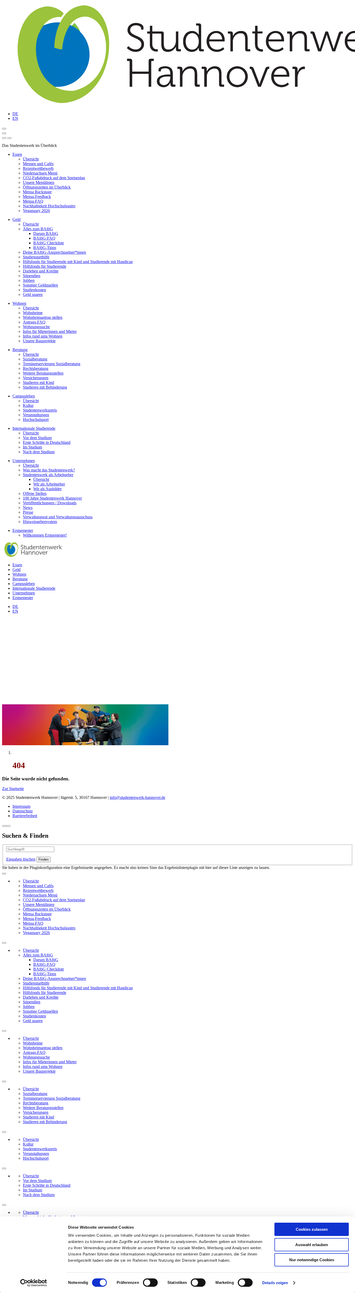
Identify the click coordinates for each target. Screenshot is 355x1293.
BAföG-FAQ (44, 238)
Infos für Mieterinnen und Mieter (50, 331)
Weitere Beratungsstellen (43, 373)
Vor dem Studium (37, 438)
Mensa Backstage (37, 192)
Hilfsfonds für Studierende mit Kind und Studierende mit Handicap (78, 261)
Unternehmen (23, 460)
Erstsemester (22, 530)
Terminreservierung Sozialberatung (51, 364)
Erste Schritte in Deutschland (46, 442)
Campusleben (23, 396)
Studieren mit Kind (38, 382)
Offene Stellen (35, 493)
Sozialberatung (35, 359)
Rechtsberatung (35, 368)
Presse (28, 512)
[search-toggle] (4, 128)
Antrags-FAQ (34, 322)
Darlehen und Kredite (40, 271)
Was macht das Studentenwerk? (49, 470)
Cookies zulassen (312, 1229)
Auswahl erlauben (311, 1244)
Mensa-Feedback (37, 196)
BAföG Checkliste (48, 243)
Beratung (20, 349)
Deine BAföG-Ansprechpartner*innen (54, 252)
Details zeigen (275, 1282)
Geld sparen (33, 294)
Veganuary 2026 (36, 210)
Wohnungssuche (36, 327)
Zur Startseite (13, 788)
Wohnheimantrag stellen (42, 317)
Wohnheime (33, 312)
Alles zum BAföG (38, 229)
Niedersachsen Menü (40, 173)
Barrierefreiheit (24, 815)
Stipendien (31, 275)
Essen (17, 154)
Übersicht (31, 159)
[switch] (150, 1282)
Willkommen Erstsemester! (45, 535)
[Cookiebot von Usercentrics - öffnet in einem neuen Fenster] (33, 1283)
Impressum (21, 806)
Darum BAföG (45, 233)
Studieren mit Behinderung (45, 387)
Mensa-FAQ (33, 201)
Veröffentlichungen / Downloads (49, 503)
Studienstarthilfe (36, 257)
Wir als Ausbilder (47, 489)
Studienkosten (34, 290)
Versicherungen (35, 378)
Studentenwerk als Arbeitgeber (48, 475)
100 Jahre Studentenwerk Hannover (52, 498)
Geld (16, 219)
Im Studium (32, 447)
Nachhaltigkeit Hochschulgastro (49, 206)
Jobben (29, 280)
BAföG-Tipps (44, 247)
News (27, 507)
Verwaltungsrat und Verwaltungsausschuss (58, 517)
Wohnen (19, 303)
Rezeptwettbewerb (38, 168)
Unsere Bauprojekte (39, 341)
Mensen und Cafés (38, 163)
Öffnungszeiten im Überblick (47, 187)
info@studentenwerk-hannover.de (137, 797)
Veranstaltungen (36, 415)
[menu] (4, 138)
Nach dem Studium (39, 452)
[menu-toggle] (4, 133)
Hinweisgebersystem (40, 521)
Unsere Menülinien (38, 182)
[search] (9, 138)
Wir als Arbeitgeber (49, 484)
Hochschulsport (36, 419)
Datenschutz (22, 811)
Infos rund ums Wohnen (42, 336)
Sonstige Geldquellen (40, 285)
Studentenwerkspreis (40, 410)
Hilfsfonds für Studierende (44, 266)
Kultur (28, 405)
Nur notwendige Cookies (311, 1260)
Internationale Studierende (33, 428)
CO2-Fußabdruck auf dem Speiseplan (54, 178)
